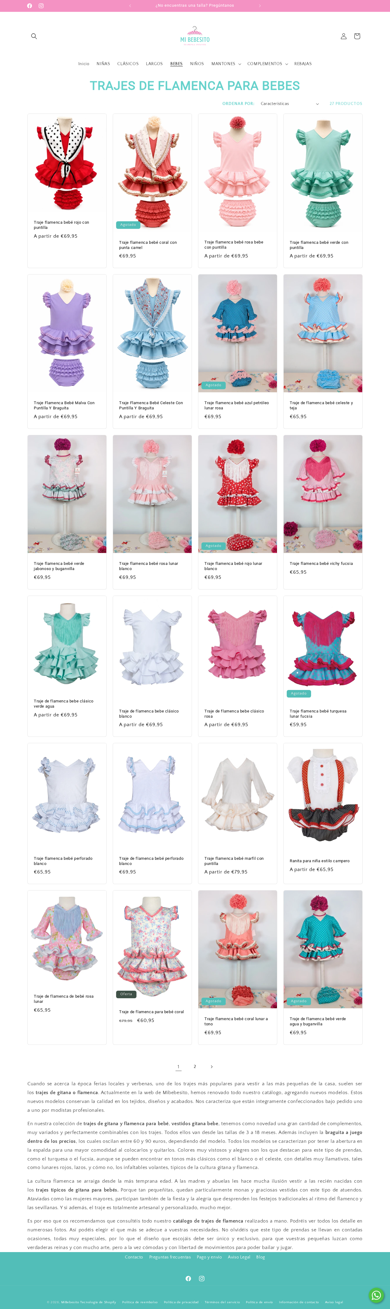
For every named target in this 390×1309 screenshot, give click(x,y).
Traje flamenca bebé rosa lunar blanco (148, 566)
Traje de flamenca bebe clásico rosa (234, 713)
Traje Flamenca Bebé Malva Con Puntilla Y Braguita (64, 405)
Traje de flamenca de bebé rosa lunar (64, 999)
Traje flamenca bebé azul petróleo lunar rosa (236, 405)
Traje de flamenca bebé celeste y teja (321, 405)
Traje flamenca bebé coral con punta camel (148, 245)
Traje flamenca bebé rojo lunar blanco (233, 566)
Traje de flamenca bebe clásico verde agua (64, 704)
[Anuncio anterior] (130, 6)
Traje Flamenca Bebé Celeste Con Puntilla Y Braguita (151, 405)
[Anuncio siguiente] (260, 6)
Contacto (134, 1257)
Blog (260, 1257)
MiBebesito (70, 1302)
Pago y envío (209, 1257)
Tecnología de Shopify (98, 1302)
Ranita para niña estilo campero (320, 861)
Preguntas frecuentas (170, 1257)
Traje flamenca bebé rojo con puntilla (61, 225)
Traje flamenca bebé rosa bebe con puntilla (233, 245)
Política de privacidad (181, 1302)
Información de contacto (299, 1302)
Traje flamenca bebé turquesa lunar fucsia (318, 713)
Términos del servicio (222, 1302)
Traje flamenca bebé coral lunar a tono (236, 1021)
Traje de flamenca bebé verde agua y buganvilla (318, 1021)
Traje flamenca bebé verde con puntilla (319, 245)
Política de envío (259, 1302)
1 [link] (178, 1066)
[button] (34, 36)
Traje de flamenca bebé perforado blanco (151, 861)
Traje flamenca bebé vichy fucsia (321, 563)
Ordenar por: (238, 103)
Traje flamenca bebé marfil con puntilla (234, 861)
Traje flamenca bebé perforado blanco (63, 861)
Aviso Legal (239, 1257)
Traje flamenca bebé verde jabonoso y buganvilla (59, 566)
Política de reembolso (140, 1302)
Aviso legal (334, 1302)
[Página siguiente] (211, 1066)
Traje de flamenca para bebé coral (151, 1012)
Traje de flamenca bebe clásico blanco (149, 713)
